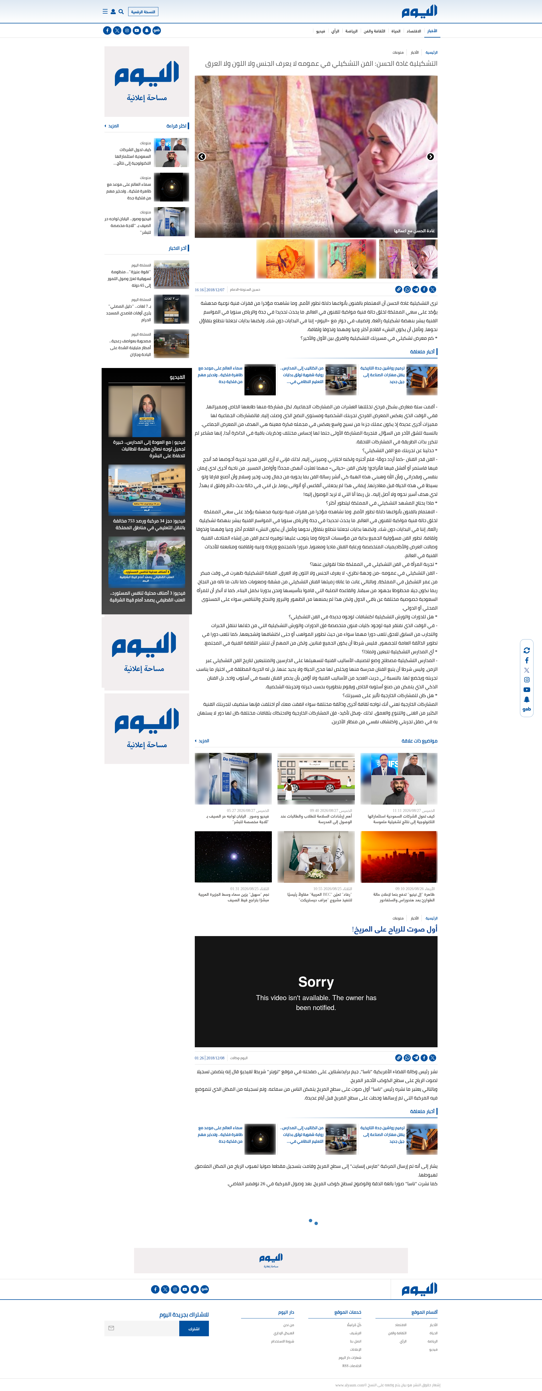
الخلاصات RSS (351, 1365)
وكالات (234, 1058)
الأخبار (432, 30)
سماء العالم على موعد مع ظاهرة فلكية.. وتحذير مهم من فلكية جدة (220, 375)
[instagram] (127, 30)
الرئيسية (432, 52)
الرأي (335, 30)
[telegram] (415, 289)
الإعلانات (355, 1349)
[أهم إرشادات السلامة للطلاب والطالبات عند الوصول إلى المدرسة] (316, 779)
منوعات (398, 52)
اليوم (244, 1058)
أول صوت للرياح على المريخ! (395, 928)
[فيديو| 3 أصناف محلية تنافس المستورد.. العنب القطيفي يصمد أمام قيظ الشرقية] (146, 562)
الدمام (234, 289)
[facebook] (107, 30)
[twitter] (117, 30)
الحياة (396, 30)
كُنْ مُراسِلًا (354, 1325)
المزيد (203, 740)
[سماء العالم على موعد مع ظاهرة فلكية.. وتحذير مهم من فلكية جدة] (171, 187)
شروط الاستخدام (282, 1341)
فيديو (320, 30)
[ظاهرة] (399, 857)
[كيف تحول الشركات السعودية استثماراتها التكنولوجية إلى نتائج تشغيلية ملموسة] (399, 779)
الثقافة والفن (374, 30)
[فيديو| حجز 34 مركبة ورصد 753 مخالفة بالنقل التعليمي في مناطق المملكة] (146, 490)
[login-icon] (113, 11)
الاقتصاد (414, 30)
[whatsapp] (407, 289)
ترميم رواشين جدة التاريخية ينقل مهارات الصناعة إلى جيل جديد (382, 375)
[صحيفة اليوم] (414, 11)
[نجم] (233, 857)
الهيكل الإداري (284, 1333)
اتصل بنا (355, 1341)
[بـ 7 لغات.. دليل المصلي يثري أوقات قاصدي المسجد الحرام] (171, 309)
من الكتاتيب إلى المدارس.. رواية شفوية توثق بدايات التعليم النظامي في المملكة (302, 375)
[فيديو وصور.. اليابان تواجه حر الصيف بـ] (233, 779)
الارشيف (355, 1333)
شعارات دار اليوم (350, 1357)
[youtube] (137, 30)
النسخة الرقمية (143, 11)
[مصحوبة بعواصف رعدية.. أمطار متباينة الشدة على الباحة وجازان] (171, 343)
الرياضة (352, 30)
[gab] (156, 30)
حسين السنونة (250, 289)
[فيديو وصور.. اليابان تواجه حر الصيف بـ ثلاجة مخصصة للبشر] (171, 221)
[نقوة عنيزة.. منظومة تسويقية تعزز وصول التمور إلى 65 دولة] (171, 274)
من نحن (288, 1325)
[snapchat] (147, 30)
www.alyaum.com (349, 1384)
